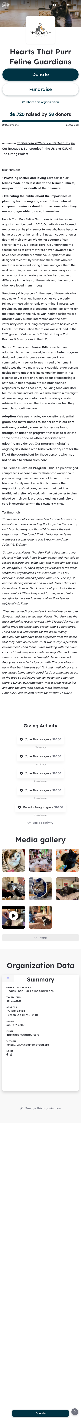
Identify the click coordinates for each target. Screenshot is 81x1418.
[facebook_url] (7, 1054)
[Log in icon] (68, 5)
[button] (13, 916)
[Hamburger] (74, 5)
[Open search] (61, 5)
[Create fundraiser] (54, 5)
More (43, 937)
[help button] (74, 1411)
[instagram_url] (11, 1054)
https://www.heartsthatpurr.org (27, 1044)
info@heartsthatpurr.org (23, 1034)
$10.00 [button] (56, 739)
